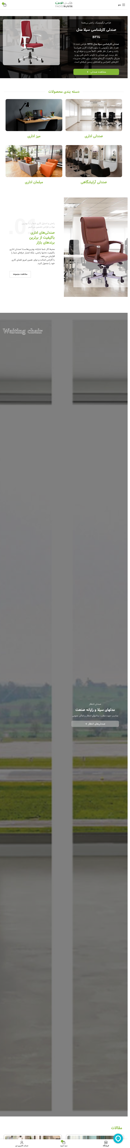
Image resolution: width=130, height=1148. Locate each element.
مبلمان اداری (34, 182)
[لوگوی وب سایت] (63, 5)
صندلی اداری (94, 136)
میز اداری (33, 136)
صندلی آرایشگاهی (94, 182)
